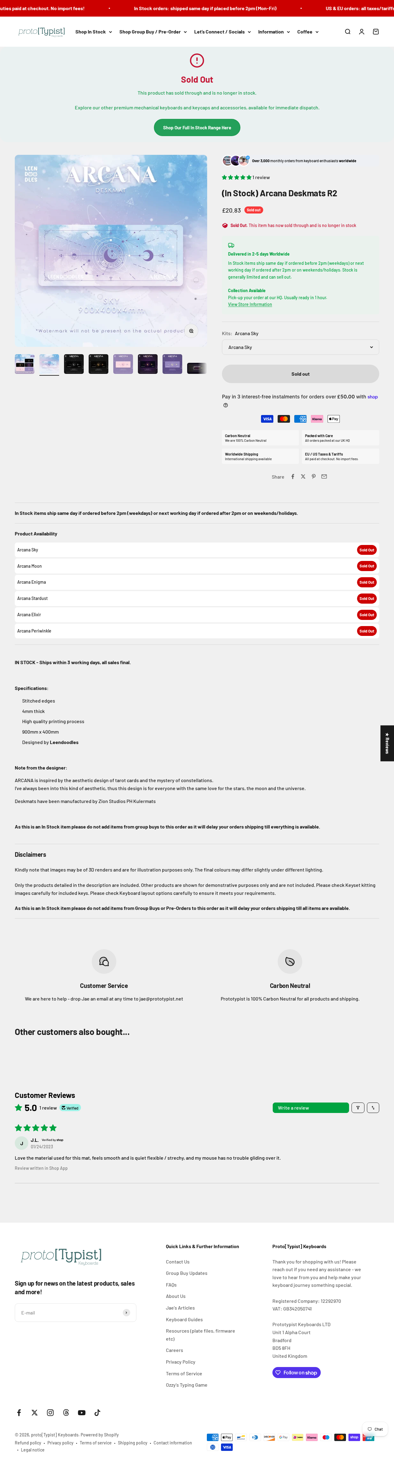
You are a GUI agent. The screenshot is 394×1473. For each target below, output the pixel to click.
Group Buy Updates (186, 1273)
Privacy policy (60, 1442)
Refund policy (28, 1442)
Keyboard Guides (184, 1319)
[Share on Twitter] (303, 476)
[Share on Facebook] (292, 476)
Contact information (173, 1442)
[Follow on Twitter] (34, 1412)
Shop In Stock (90, 31)
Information (271, 31)
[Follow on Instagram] (50, 1412)
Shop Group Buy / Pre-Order (150, 31)
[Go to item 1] (24, 365)
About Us (176, 1296)
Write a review (293, 1108)
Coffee (304, 31)
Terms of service (96, 1442)
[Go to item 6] (148, 365)
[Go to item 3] (74, 365)
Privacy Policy (180, 1362)
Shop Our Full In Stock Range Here (197, 127)
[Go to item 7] (172, 365)
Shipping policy (132, 1442)
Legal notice (33, 1449)
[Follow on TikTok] (97, 1412)
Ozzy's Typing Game (186, 1385)
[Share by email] (324, 476)
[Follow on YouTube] (82, 1412)
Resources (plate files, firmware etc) (200, 1335)
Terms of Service (184, 1373)
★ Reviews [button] (387, 743)
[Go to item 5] (123, 365)
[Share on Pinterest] (313, 476)
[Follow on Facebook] (19, 1412)
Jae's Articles (180, 1307)
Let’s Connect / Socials (219, 31)
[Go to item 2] (49, 365)
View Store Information (250, 304)
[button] (237, 177)
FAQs (171, 1284)
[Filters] (358, 1108)
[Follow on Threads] (66, 1412)
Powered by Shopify (100, 1434)
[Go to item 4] (98, 365)
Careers (174, 1350)
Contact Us (178, 1261)
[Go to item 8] (197, 369)
